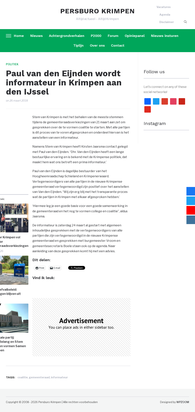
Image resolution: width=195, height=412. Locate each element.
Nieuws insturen (164, 36)
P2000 (96, 36)
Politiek (12, 64)
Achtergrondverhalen (66, 36)
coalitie (23, 377)
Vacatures (164, 7)
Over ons (97, 45)
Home (19, 36)
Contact (117, 45)
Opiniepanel (135, 36)
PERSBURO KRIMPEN (97, 11)
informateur (59, 377)
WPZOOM (182, 402)
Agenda (164, 14)
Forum (113, 36)
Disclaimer (166, 22)
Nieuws (36, 36)
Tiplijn (78, 45)
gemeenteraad (39, 377)
